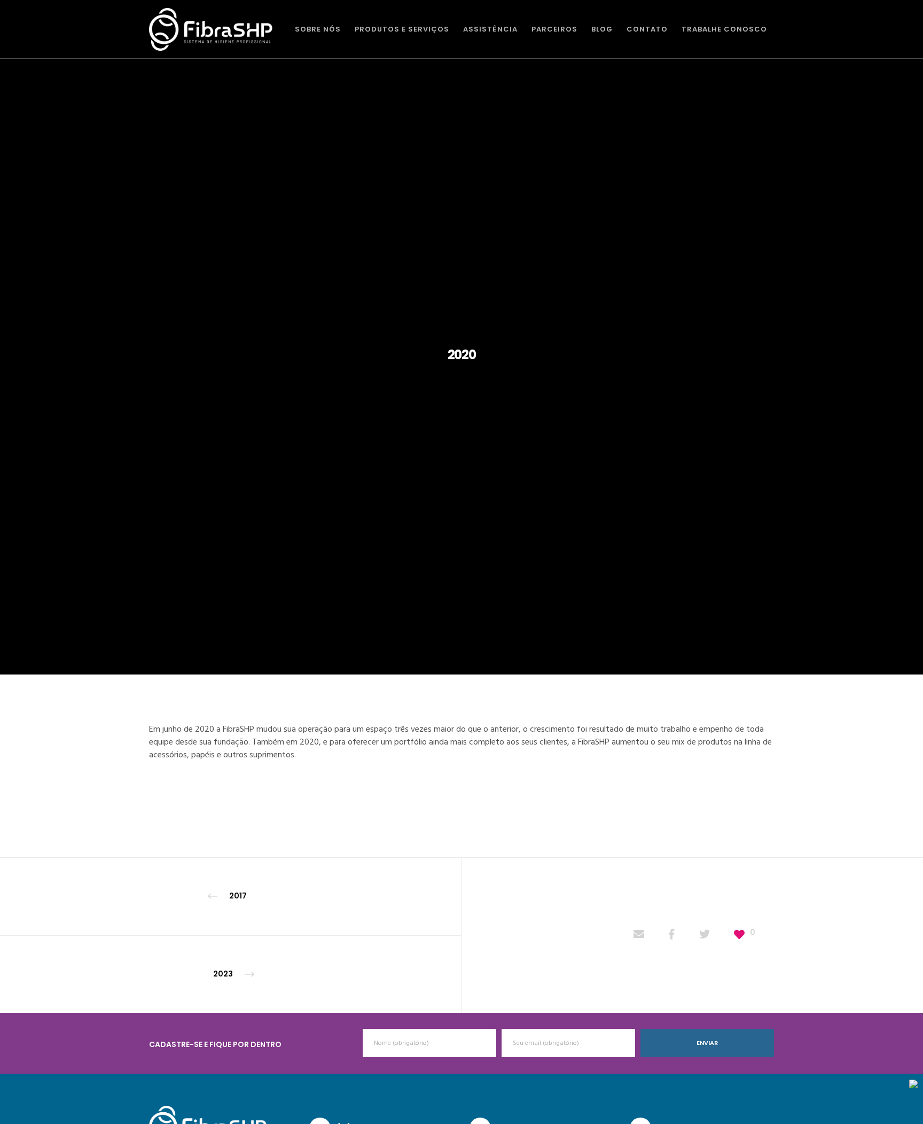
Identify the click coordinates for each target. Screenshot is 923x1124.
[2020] (638, 935)
